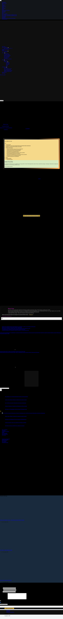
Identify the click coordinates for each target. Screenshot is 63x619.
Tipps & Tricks (4, 72)
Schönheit (48, 332)
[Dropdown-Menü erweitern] (8, 47)
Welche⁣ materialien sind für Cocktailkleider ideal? (13, 150)
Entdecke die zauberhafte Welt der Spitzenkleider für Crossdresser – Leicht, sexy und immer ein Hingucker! (18, 326)
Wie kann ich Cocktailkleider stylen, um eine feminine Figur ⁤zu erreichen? (17, 154)
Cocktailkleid (27, 128)
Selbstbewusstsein (53, 332)
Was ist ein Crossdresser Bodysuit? (6, 580)
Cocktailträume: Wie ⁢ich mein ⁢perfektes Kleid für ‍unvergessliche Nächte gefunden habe (18, 145)
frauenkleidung (25, 332)
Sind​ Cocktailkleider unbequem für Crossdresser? (13, 153)
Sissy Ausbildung (4, 47)
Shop (3, 59)
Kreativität (36, 332)
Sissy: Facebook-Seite (7, 69)
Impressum (8, 611)
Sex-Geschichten (6, 57)
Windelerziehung (4, 50)
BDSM (3, 432)
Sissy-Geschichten (7, 56)
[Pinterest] (3, 334)
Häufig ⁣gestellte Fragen (9, 147)
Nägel (7, 65)
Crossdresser (6, 129)
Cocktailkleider (12, 332)
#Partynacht (2, 332)
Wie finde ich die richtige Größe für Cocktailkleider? (14, 149)
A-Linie (39, 178)
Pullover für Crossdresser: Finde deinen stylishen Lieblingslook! (12, 327)
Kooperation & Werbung (10, 612)
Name (1, 588)
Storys (3, 52)
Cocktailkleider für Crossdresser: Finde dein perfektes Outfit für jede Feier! (13, 329)
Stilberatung (58, 332)
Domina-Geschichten (7, 55)
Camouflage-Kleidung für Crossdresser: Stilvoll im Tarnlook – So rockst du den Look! (15, 330)
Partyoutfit (44, 332)
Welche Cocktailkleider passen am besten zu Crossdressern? (15, 148)
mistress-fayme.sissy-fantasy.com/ (7, 316)
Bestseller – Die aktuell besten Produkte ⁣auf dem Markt (14, 146)
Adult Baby (6, 51)
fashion (20, 332)
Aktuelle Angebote (8, 158)
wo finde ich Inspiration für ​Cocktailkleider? (13, 156)
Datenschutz (8, 610)
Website (1, 591)
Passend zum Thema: (10, 159)
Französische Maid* (5, 442)
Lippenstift (7, 64)
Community (4, 66)
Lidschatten (7, 63)
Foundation (7, 62)
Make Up (5, 61)
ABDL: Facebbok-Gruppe (8, 70)
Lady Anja (3, 46)
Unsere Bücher (6, 53)
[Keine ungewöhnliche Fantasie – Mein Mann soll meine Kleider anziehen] (16, 518)
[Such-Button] (1, 390)
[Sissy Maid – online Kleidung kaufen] (19, 548)
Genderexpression (31, 332)
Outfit (41, 332)
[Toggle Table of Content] (5, 143)
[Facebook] (0, 334)
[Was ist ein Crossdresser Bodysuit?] (19, 578)
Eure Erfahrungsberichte (8, 58)
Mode (39, 332)
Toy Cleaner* (4, 441)
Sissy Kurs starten (3, 74)
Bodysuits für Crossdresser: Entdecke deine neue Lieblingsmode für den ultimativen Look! (16, 328)
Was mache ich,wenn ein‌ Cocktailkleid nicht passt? (14, 155)
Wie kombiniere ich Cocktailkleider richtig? (13, 151)
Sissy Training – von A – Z (8, 48)
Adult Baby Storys (7, 54)
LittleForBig (6, 60)
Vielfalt (7, 333)
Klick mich (31, 314)
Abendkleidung (7, 332)
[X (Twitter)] (1, 334)
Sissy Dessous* (4, 440)
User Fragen (6, 67)
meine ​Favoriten (8, 144)
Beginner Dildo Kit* (5, 439)
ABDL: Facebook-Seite (7, 71)
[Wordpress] (2, 318)
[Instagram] (7, 614)
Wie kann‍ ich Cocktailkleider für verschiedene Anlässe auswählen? (16, 152)
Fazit (7, 157)
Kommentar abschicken (3, 604)
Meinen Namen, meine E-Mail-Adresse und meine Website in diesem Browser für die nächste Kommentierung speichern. (20, 600)
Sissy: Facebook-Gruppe (8, 68)
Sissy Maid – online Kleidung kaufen (6, 550)
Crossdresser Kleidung (5, 49)
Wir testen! (3, 73)
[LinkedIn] (4, 334)
